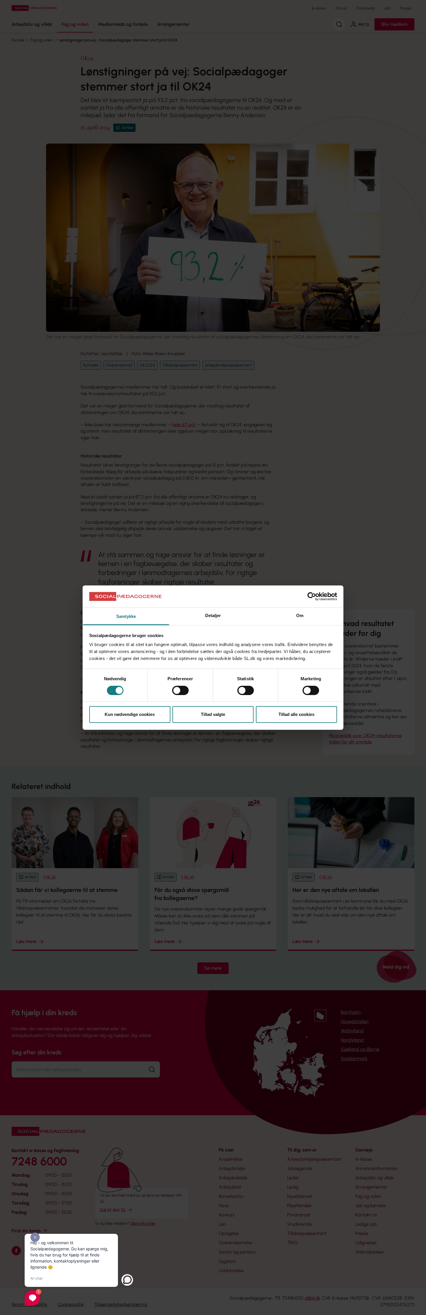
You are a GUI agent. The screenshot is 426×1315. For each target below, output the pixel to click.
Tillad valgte (213, 714)
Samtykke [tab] (126, 616)
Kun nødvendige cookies (130, 714)
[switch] (180, 690)
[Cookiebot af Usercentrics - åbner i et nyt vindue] (311, 596)
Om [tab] (299, 615)
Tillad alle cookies (296, 714)
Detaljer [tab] (213, 615)
